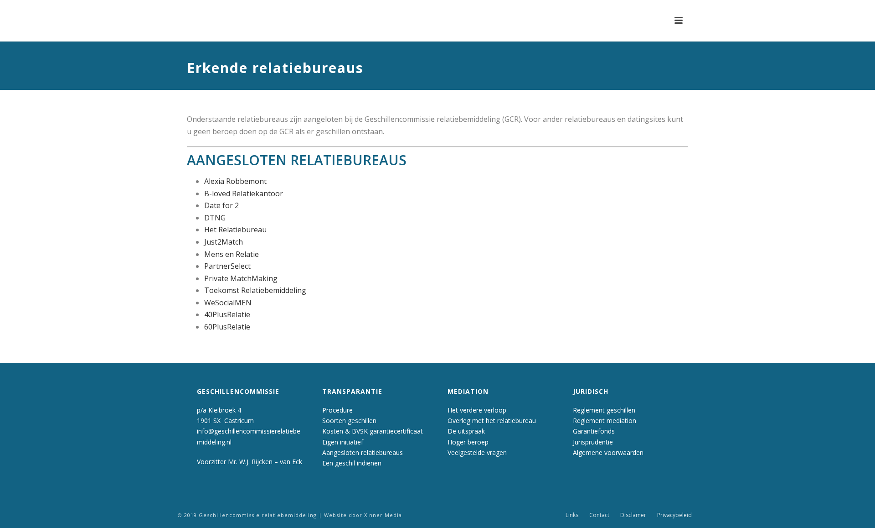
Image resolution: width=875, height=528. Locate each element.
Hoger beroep (468, 442)
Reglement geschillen (604, 410)
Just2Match (223, 242)
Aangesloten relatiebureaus (362, 452)
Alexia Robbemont (235, 181)
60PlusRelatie (227, 327)
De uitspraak (466, 431)
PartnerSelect (227, 266)
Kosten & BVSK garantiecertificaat (372, 431)
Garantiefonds (594, 431)
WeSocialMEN (228, 303)
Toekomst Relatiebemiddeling (255, 290)
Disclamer (633, 515)
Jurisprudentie (593, 442)
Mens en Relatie (231, 254)
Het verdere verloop (477, 410)
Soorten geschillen (349, 420)
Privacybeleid (674, 515)
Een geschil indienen (351, 463)
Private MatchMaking (241, 278)
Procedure (337, 410)
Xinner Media (383, 515)
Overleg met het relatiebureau (492, 420)
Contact (599, 515)
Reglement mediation (604, 420)
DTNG (215, 218)
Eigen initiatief (342, 442)
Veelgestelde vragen (477, 452)
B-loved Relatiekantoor (243, 193)
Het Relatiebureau (235, 230)
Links (572, 515)
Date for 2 (221, 205)
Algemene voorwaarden (608, 452)
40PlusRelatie (227, 314)
